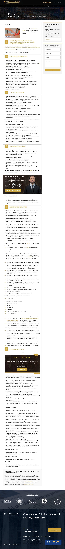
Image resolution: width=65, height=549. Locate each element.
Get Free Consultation (54, 530)
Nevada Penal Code (26, 536)
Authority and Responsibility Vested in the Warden (53, 30)
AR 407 (31, 170)
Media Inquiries (47, 6)
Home (5, 6)
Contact (49, 536)
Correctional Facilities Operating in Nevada (53, 34)
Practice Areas (23, 6)
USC (33, 536)
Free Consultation (47, 2)
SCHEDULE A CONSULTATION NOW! (13, 190)
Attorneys (37, 536)
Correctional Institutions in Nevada (53, 36)
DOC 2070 (30, 256)
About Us (13, 6)
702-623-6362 (30, 531)
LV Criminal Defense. (28, 481)
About (45, 536)
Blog (41, 536)
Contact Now (22, 369)
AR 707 (28, 243)
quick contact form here (28, 484)
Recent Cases (36, 6)
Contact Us (58, 6)
